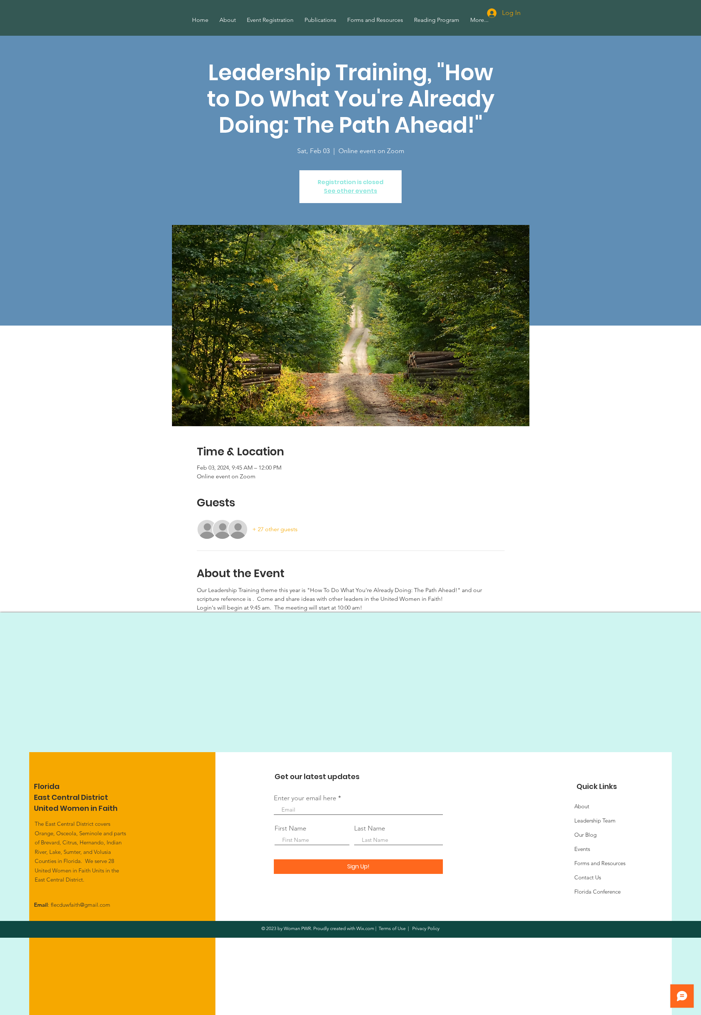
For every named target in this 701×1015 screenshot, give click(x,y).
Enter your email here (305, 798)
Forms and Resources (599, 863)
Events (582, 848)
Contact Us (587, 877)
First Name (290, 828)
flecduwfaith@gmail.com (80, 904)
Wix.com (365, 928)
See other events (350, 191)
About (581, 806)
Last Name (369, 828)
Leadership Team (595, 820)
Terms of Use (392, 928)
